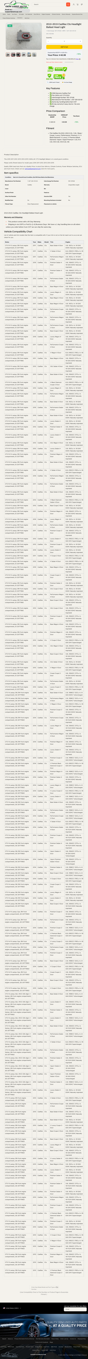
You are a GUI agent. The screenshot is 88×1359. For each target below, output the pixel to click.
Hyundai (61, 1346)
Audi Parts (3, 1346)
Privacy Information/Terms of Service (24, 1338)
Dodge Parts (38, 1346)
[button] (82, 4)
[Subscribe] (85, 1309)
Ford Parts (46, 1346)
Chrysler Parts (29, 1346)
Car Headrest (28, 14)
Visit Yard (27, 18)
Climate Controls (56, 14)
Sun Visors (14, 14)
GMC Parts (54, 1346)
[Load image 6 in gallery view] (34, 54)
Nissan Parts (76, 1346)
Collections (19, 17)
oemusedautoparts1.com (33, 169)
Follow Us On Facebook (41, 1342)
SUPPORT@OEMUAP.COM (38, 1354)
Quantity (49, 37)
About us (10, 1338)
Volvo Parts (53, 1350)
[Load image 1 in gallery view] (8, 54)
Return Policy (55, 1338)
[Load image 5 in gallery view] (29, 54)
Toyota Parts (44, 1350)
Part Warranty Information (43, 1338)
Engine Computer (46, 14)
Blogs (51, 1342)
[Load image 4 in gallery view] (23, 54)
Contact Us (73, 1338)
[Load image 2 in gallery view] (13, 54)
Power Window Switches (9, 18)
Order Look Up (64, 1338)
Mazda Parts (68, 1346)
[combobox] (51, 4)
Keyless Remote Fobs (77, 14)
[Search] (68, 4)
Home (4, 14)
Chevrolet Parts (20, 1346)
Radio (8, 14)
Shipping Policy (82, 1338)
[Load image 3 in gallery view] (18, 54)
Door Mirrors (37, 14)
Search (4, 1338)
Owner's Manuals (66, 14)
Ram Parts (84, 1346)
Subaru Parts (35, 1350)
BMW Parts (11, 1346)
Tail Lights (21, 14)
